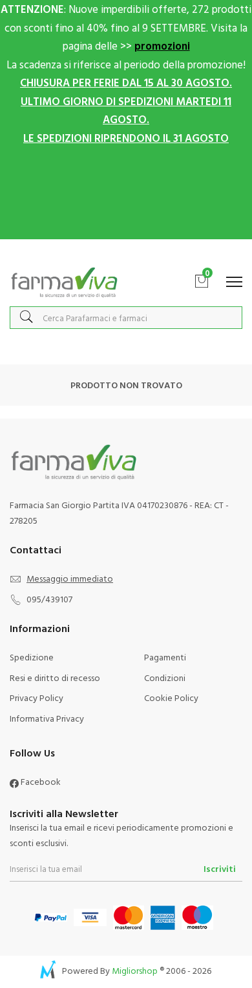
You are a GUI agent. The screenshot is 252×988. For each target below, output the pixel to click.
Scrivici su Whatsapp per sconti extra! (126, 252)
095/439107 (49, 599)
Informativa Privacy (47, 718)
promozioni (162, 45)
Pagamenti (165, 657)
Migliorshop (135, 970)
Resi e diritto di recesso (55, 677)
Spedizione (32, 657)
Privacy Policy (36, 697)
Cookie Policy (171, 697)
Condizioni (164, 677)
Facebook (40, 781)
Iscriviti (220, 868)
